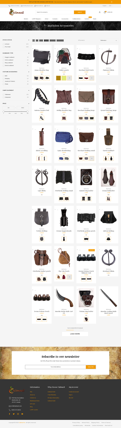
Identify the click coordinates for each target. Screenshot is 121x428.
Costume (54, 19)
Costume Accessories (10, 72)
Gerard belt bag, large (108, 110)
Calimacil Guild (51, 401)
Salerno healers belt (41, 110)
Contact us (33, 398)
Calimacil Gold (51, 392)
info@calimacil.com (27, 6)
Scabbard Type (8, 53)
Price (4, 103)
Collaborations (76, 19)
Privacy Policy (76, 422)
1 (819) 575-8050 (14, 6)
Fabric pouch (64, 70)
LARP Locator (34, 410)
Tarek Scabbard (108, 150)
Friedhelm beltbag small (64, 191)
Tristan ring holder (86, 311)
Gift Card (32, 404)
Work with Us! (108, 425)
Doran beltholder (108, 191)
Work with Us (39, 6)
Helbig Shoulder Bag (64, 110)
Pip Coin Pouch (64, 271)
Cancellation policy (78, 425)
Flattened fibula (108, 70)
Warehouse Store (34, 401)
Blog (31, 407)
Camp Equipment (8, 90)
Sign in (70, 395)
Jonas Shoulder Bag (42, 70)
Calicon (48, 6)
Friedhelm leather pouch (42, 271)
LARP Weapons (36, 19)
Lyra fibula (42, 191)
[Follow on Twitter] (14, 414)
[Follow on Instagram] (18, 414)
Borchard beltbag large (86, 110)
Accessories (65, 19)
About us (32, 395)
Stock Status (7, 40)
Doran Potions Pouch (41, 311)
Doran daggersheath (64, 231)
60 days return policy (53, 398)
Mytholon (41, 68)
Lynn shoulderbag (64, 150)
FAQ (31, 392)
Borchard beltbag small (86, 150)
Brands (26, 19)
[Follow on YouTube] (22, 414)
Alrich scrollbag (41, 150)
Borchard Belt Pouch (86, 70)
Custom (88, 19)
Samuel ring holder (86, 191)
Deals (94, 19)
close (9, 2)
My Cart (71, 398)
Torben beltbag (41, 231)
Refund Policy (85, 422)
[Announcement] (60, 2)
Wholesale (87, 425)
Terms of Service (106, 422)
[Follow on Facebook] (9, 414)
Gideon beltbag (108, 231)
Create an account (74, 392)
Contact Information (97, 425)
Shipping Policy (95, 422)
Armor (46, 19)
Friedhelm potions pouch (86, 231)
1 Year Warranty (52, 395)
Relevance (103, 40)
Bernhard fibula (108, 271)
